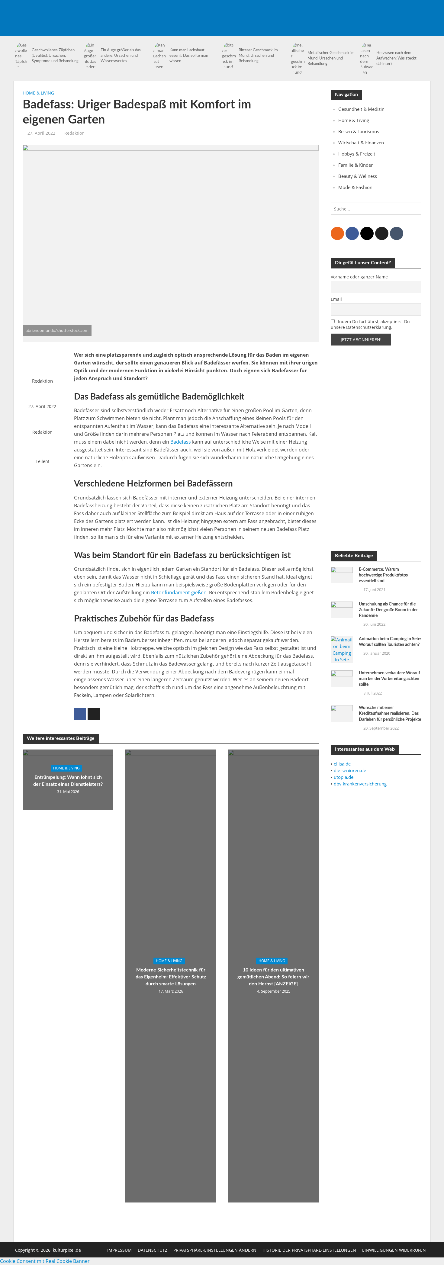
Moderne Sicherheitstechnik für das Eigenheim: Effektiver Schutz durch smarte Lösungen (171, 977)
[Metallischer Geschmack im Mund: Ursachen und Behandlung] (297, 58)
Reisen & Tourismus (358, 131)
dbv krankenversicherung (360, 784)
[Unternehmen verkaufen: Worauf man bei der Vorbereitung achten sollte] (342, 678)
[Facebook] (352, 233)
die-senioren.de (350, 770)
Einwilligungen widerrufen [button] (394, 1250)
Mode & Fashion (355, 187)
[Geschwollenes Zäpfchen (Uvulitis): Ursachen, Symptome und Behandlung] (22, 55)
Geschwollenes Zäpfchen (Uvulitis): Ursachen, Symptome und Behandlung (55, 55)
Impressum (119, 1250)
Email (336, 299)
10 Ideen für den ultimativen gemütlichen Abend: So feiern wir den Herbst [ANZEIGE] (273, 977)
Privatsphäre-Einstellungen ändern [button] (214, 1250)
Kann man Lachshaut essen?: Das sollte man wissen (188, 55)
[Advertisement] (320, 13)
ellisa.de (342, 764)
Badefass (180, 441)
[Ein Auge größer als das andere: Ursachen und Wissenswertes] (91, 55)
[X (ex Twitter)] (381, 233)
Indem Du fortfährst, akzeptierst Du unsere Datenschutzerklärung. (370, 324)
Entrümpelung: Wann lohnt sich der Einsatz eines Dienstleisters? (68, 781)
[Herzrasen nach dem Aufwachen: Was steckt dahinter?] (367, 58)
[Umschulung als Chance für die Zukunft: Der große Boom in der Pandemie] (342, 609)
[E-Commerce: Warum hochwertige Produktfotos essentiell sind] (342, 574)
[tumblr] (396, 233)
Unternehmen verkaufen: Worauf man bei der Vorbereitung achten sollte (389, 679)
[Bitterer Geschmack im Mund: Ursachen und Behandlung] (229, 55)
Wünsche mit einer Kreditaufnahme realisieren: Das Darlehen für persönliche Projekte (390, 713)
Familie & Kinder (355, 165)
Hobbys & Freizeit (356, 154)
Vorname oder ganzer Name (359, 277)
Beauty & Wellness (357, 176)
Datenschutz (152, 1250)
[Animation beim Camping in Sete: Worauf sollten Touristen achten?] (342, 649)
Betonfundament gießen (179, 592)
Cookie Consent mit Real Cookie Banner (45, 1261)
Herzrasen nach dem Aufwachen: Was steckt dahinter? (396, 58)
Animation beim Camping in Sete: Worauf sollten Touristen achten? (390, 642)
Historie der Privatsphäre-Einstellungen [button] (309, 1250)
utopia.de (343, 777)
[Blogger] (337, 233)
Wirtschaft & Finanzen (361, 143)
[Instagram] (367, 233)
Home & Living (38, 93)
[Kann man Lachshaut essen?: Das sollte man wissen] (160, 55)
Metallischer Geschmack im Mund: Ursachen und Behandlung (331, 58)
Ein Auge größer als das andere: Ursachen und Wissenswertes (121, 55)
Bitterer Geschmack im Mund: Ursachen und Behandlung (258, 55)
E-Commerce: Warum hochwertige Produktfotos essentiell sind (383, 575)
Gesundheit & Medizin (361, 109)
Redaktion (74, 133)
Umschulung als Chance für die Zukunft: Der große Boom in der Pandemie (388, 610)
